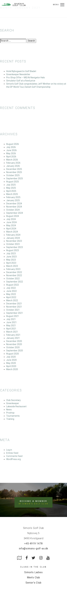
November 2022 (14, 275)
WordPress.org (13, 459)
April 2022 (11, 297)
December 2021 (14, 303)
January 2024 (13, 238)
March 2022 (12, 300)
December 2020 (14, 341)
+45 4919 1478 (33, 543)
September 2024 (14, 213)
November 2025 (14, 172)
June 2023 (11, 256)
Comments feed (14, 456)
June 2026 (11, 150)
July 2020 (11, 357)
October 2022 (13, 278)
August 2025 (12, 181)
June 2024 (11, 222)
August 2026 (12, 144)
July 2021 (11, 319)
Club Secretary (13, 400)
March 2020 (12, 369)
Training (10, 419)
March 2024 (12, 231)
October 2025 (13, 175)
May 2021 (11, 325)
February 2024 (13, 235)
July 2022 (11, 288)
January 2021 (13, 338)
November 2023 (14, 241)
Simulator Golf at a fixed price (20, 80)
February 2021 (13, 335)
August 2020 (12, 353)
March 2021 (12, 332)
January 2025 (13, 200)
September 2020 (14, 350)
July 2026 (11, 147)
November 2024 (14, 206)
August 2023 (12, 250)
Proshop (10, 412)
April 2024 (11, 228)
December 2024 (14, 203)
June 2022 (11, 291)
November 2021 (14, 306)
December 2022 (14, 272)
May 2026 (11, 153)
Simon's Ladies (33, 572)
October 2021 (13, 310)
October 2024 (13, 210)
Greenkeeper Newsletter (18, 74)
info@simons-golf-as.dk (33, 548)
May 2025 (11, 188)
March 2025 (12, 194)
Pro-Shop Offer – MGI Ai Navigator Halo (25, 77)
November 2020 (14, 344)
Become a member (33, 502)
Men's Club (33, 577)
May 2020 (11, 363)
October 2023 (13, 244)
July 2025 (11, 184)
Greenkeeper (12, 403)
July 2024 (11, 219)
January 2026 (13, 166)
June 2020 (11, 360)
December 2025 (14, 169)
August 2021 (12, 316)
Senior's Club (33, 582)
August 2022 (12, 285)
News (9, 409)
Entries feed (12, 453)
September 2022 (14, 281)
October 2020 (13, 347)
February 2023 (13, 269)
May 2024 (11, 225)
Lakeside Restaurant (16, 406)
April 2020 (11, 366)
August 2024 (12, 216)
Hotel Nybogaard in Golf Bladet (21, 71)
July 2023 (11, 253)
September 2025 (14, 178)
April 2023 (11, 263)
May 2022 (11, 294)
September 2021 (14, 313)
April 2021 (11, 328)
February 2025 (13, 197)
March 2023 (12, 266)
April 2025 (11, 191)
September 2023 (14, 247)
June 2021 (11, 322)
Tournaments (13, 416)
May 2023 (11, 259)
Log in (9, 450)
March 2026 (12, 159)
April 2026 (11, 156)
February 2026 (13, 163)
